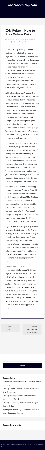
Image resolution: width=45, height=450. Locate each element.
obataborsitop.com (22, 5)
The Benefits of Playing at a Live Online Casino (32, 329)
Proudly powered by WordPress (11, 444)
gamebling (25, 42)
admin (15, 42)
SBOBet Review (8, 328)
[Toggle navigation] (6, 12)
